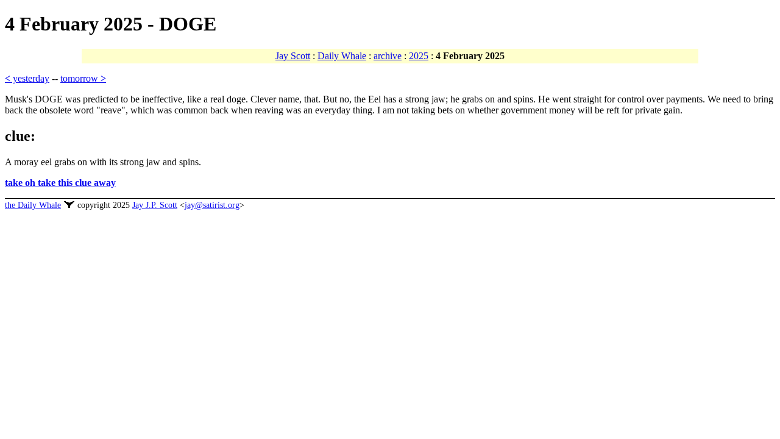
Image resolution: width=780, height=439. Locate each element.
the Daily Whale (33, 205)
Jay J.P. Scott (154, 205)
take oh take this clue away (60, 182)
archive (388, 56)
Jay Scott (292, 56)
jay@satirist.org (212, 205)
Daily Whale (341, 56)
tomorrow (83, 78)
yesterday (27, 78)
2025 (418, 56)
